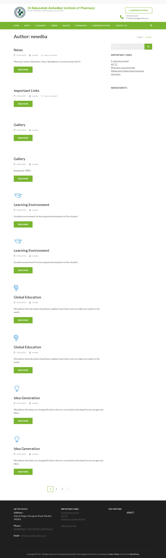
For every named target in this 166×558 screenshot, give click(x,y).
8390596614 (46, 529)
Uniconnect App (68, 525)
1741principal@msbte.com (137, 18)
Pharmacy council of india (123, 67)
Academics (40, 25)
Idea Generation (27, 398)
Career (54, 25)
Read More (23, 70)
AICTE (114, 64)
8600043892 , (20, 529)
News (18, 50)
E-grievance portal (120, 61)
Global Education (27, 297)
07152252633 (132, 16)
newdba (35, 55)
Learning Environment (31, 204)
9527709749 (33, 529)
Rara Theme (114, 554)
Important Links (26, 90)
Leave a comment (50, 55)
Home (16, 25)
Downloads (81, 25)
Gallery (66, 25)
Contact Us (121, 25)
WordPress (134, 554)
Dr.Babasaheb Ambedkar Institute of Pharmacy (61, 8)
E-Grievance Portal (138, 10)
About (27, 25)
